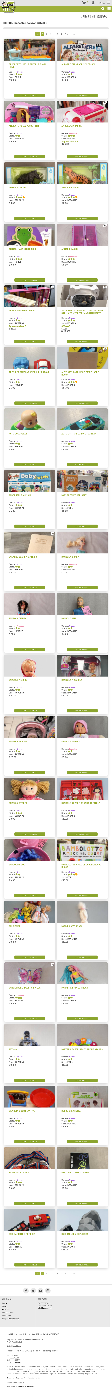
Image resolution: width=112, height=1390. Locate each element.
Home (4, 1303)
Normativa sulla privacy (15, 1378)
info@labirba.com (45, 1308)
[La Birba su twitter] (32, 1290)
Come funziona (8, 1312)
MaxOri (21, 1382)
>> (74, 34)
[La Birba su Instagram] (47, 1290)
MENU (102, 2)
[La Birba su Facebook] (25, 1290)
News (4, 1306)
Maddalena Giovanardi (26, 1386)
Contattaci (6, 1315)
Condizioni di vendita (32, 1378)
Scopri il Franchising (10, 1318)
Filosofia (5, 1309)
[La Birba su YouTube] (39, 1290)
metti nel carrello (29, 95)
